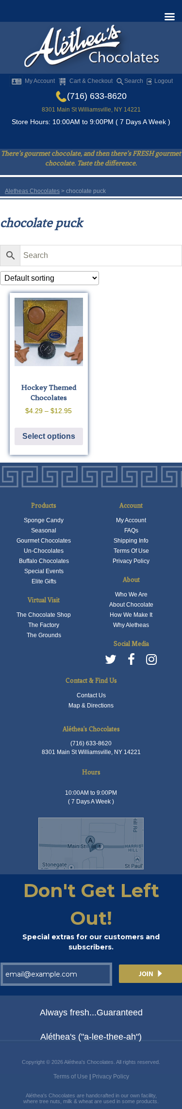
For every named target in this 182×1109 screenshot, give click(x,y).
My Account (40, 81)
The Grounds (44, 635)
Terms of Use (70, 1076)
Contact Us (91, 695)
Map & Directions (91, 705)
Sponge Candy (44, 520)
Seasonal (43, 530)
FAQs (131, 530)
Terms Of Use (131, 550)
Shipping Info (131, 540)
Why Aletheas (131, 625)
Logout (163, 81)
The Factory (43, 625)
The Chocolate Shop (44, 614)
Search (133, 81)
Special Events (44, 571)
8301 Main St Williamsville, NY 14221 (91, 109)
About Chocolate (131, 604)
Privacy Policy (131, 561)
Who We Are (131, 594)
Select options (48, 436)
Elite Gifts (44, 581)
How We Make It (131, 614)
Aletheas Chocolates (32, 191)
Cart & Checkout (91, 81)
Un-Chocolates (44, 550)
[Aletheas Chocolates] (91, 48)
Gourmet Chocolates (44, 540)
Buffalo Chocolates (44, 561)
